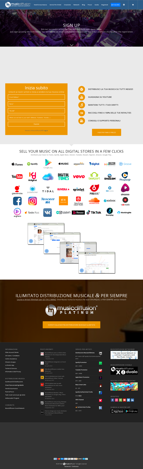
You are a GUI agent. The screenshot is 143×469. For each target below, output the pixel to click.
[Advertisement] (71, 62)
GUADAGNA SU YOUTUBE (100, 97)
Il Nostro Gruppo (10, 362)
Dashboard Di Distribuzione (14, 382)
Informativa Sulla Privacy (13, 372)
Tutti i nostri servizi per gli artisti (15, 395)
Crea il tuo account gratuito (14, 385)
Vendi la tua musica (11, 388)
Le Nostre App (9, 365)
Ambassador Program (12, 398)
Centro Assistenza (11, 359)
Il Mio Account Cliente (12, 352)
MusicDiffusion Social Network (14, 408)
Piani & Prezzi (9, 392)
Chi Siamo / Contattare (12, 356)
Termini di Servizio (11, 368)
